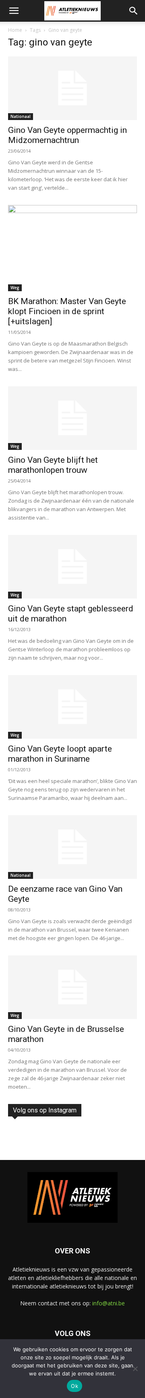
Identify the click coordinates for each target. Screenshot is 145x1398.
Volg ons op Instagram (45, 1110)
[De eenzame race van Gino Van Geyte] (72, 847)
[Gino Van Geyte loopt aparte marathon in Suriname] (72, 707)
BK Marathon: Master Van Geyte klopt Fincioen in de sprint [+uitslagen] (67, 311)
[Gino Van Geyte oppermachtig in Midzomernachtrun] (72, 88)
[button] (14, 11)
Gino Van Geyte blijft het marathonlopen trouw (53, 465)
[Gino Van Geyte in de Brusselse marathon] (72, 987)
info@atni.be (108, 1303)
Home (15, 30)
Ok (74, 1386)
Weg (14, 287)
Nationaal (20, 116)
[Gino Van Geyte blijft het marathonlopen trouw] (72, 418)
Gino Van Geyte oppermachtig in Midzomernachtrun (67, 135)
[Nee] (135, 1369)
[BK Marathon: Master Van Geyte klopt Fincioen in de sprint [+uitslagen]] (72, 248)
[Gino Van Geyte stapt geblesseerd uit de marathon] (72, 567)
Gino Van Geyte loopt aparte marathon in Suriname (60, 754)
